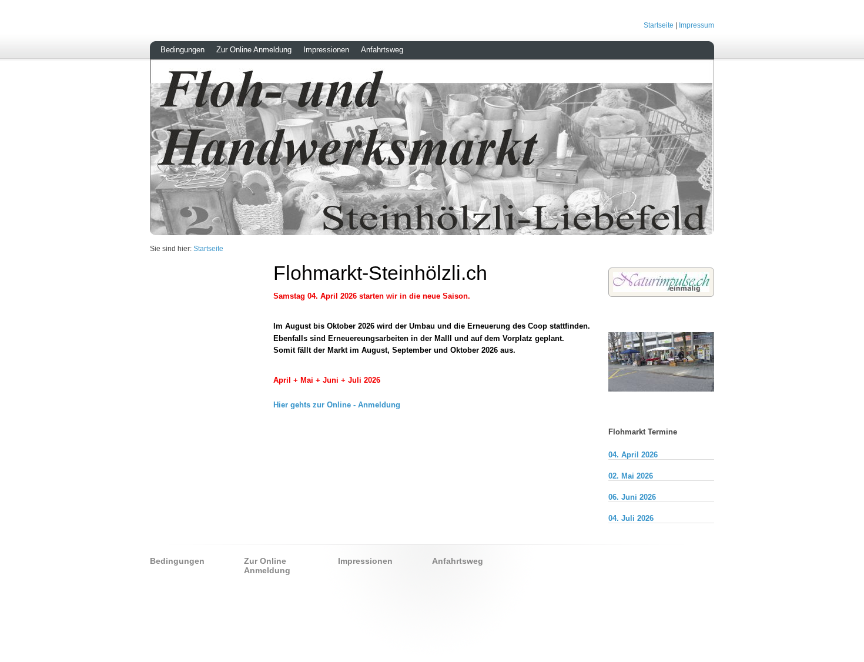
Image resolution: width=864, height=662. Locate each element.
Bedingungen (182, 49)
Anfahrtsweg (382, 49)
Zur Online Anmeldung (254, 49)
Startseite (659, 25)
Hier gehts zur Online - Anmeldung (336, 404)
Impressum (696, 25)
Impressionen (326, 49)
